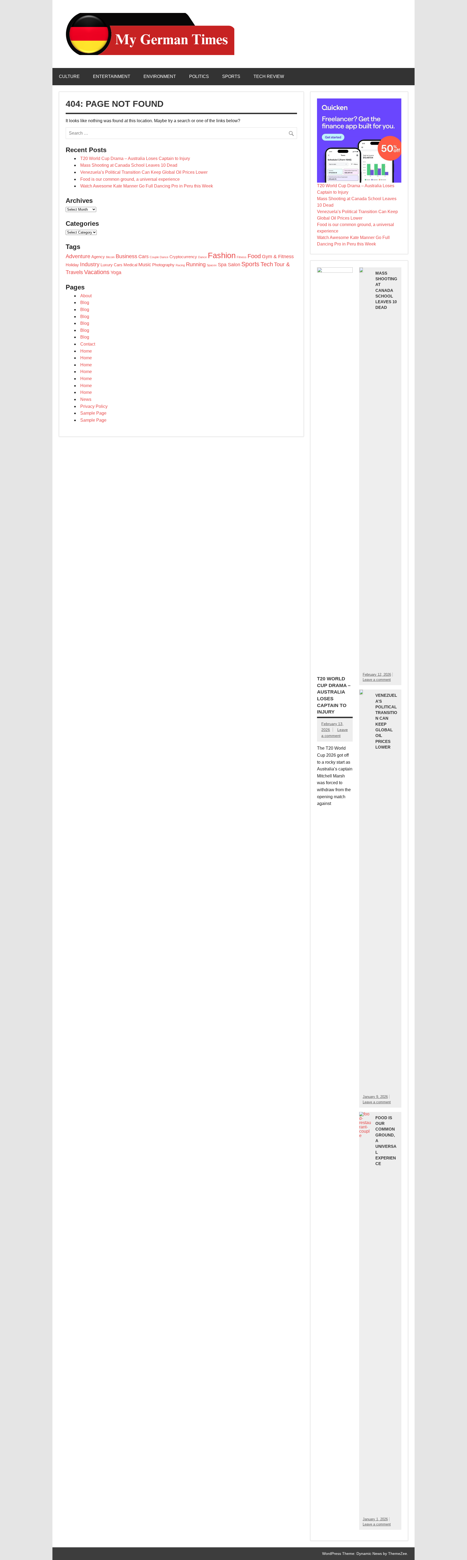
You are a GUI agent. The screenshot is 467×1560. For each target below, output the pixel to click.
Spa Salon (229, 264)
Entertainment (111, 76)
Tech (267, 264)
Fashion (222, 255)
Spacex (212, 265)
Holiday (72, 265)
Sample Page (93, 413)
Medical (130, 265)
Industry (89, 264)
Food (254, 256)
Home (86, 351)
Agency (98, 257)
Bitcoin (110, 257)
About (86, 295)
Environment (160, 76)
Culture (69, 76)
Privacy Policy (94, 406)
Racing (180, 265)
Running (196, 264)
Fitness (241, 257)
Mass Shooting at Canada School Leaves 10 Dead (128, 165)
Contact (87, 344)
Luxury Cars (111, 265)
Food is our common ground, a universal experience (130, 179)
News (85, 399)
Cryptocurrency (183, 257)
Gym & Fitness (278, 256)
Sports (231, 76)
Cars (143, 256)
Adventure (78, 256)
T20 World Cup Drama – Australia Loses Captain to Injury (135, 158)
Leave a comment (377, 680)
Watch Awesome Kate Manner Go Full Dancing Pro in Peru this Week (146, 186)
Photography (163, 265)
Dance (202, 257)
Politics (199, 76)
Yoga (116, 272)
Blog (84, 302)
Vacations (96, 272)
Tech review (268, 76)
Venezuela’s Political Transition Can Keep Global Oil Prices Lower (144, 172)
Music (144, 264)
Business (126, 256)
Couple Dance (159, 257)
